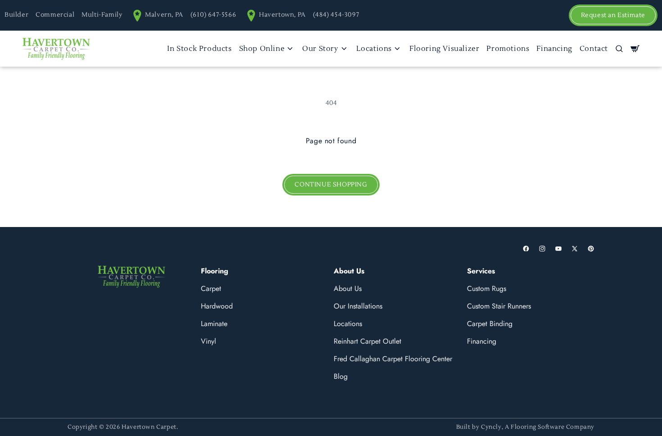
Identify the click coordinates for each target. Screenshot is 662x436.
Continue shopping (331, 185)
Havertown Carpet (149, 427)
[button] (619, 48)
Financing (554, 48)
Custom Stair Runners (499, 306)
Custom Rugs (486, 288)
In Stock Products (199, 48)
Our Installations (358, 306)
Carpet (211, 288)
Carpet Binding (489, 323)
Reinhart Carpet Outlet (367, 341)
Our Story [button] (320, 48)
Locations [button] (374, 48)
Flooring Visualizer (444, 48)
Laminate (214, 323)
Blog (341, 376)
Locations (348, 323)
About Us (348, 288)
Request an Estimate (613, 15)
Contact (594, 48)
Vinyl (208, 341)
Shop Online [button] (262, 48)
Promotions (507, 48)
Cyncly (491, 427)
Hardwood (217, 306)
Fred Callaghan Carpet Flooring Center (393, 359)
